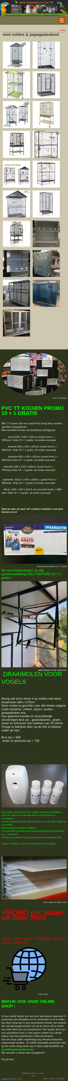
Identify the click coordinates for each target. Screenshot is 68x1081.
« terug (62, 30)
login (33, 1076)
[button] (61, 20)
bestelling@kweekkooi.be (17, 1049)
